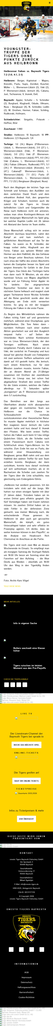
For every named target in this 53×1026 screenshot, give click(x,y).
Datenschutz (26, 982)
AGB (26, 972)
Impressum (27, 977)
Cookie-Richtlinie (26, 997)
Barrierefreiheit (26, 992)
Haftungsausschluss (27, 987)
